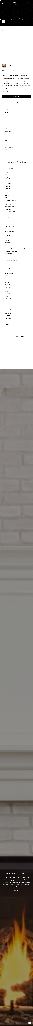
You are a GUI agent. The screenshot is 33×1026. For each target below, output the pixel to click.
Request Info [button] (16, 96)
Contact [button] (16, 890)
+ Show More (6, 91)
